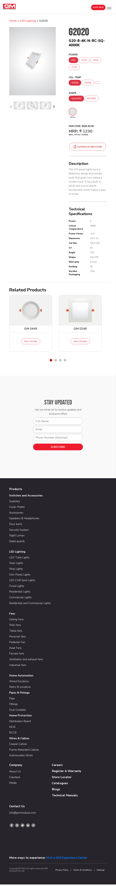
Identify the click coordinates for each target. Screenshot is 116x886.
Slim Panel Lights (19, 574)
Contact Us (17, 806)
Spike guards (17, 541)
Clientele (14, 777)
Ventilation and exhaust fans (26, 659)
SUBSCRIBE (58, 447)
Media (12, 783)
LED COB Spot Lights (22, 580)
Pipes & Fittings (19, 692)
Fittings (13, 704)
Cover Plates (17, 507)
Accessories (16, 512)
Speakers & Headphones (24, 518)
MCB (12, 727)
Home (13, 21)
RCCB (12, 732)
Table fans (15, 631)
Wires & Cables (19, 738)
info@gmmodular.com (22, 813)
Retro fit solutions (20, 687)
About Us (15, 771)
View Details (31, 341)
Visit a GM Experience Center (66, 858)
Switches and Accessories (26, 495)
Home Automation (21, 675)
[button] (109, 8)
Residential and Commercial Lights (30, 603)
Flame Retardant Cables (24, 750)
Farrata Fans (16, 653)
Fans (12, 613)
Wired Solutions (19, 681)
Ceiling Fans (16, 619)
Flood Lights (16, 586)
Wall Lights (16, 563)
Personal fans (17, 636)
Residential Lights (19, 591)
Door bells (15, 524)
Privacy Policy (61, 870)
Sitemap (101, 870)
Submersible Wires (21, 755)
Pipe (12, 698)
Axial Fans (15, 648)
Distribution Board (20, 721)
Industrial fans (17, 665)
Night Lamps (17, 535)
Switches (14, 501)
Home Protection (20, 715)
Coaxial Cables (18, 744)
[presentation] (11, 106)
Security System (19, 530)
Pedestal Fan (17, 642)
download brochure (89, 147)
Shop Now (98, 7)
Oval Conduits (17, 710)
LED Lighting (28, 21)
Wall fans (15, 625)
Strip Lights (16, 569)
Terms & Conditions (82, 870)
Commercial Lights (20, 597)
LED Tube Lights (19, 557)
